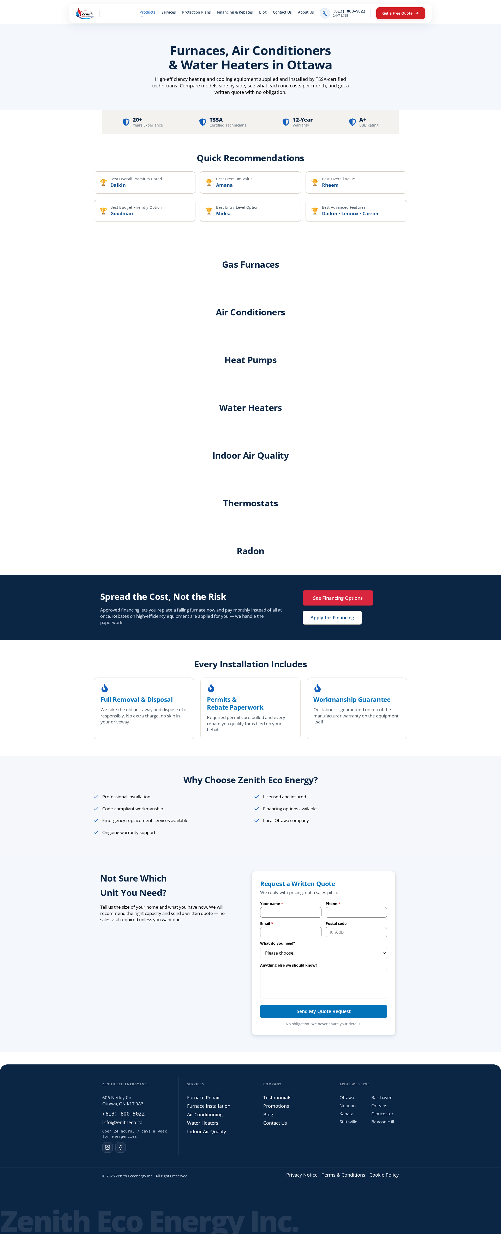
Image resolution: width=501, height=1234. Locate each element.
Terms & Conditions (343, 1175)
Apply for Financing (332, 615)
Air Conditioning (205, 1114)
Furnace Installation (208, 1106)
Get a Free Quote (397, 13)
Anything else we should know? (288, 965)
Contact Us (275, 1123)
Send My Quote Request (324, 1011)
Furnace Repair (203, 1097)
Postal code (336, 923)
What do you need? (277, 943)
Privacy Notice (302, 1175)
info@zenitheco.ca (122, 1122)
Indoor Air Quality (206, 1131)
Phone (333, 904)
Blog (268, 1114)
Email (266, 923)
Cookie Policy (384, 1175)
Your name (271, 904)
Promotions (276, 1106)
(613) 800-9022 (123, 1113)
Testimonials (277, 1097)
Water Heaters (202, 1123)
